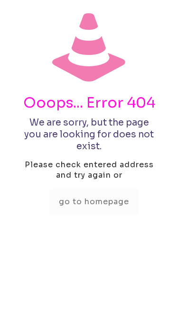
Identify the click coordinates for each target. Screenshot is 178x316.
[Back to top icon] (159, 297)
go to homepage (94, 202)
